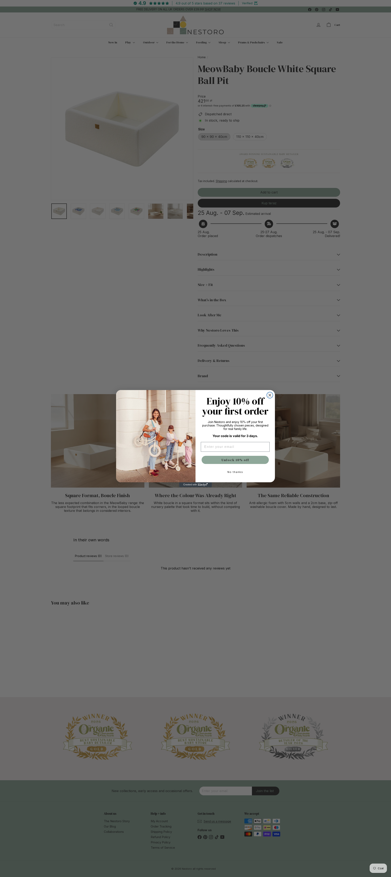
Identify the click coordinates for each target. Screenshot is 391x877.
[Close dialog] (270, 395)
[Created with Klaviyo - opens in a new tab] (195, 484)
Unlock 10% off (235, 460)
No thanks (235, 472)
